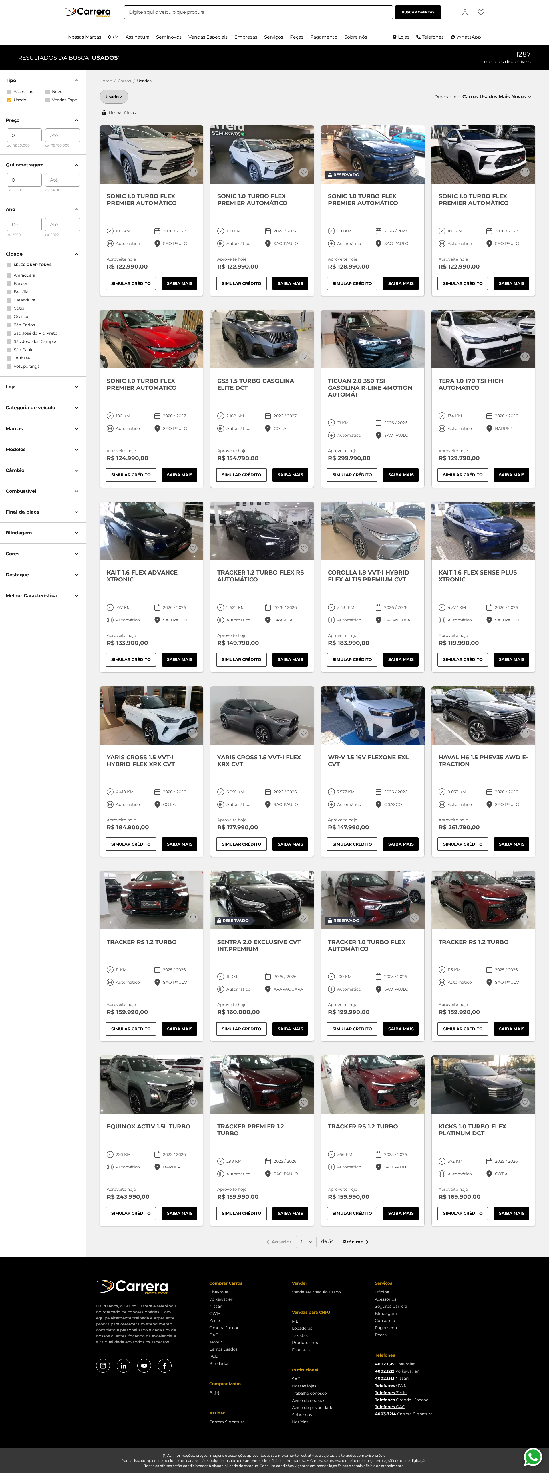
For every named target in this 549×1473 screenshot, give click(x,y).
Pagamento (387, 1327)
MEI (295, 1321)
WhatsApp (468, 37)
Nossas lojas (304, 1386)
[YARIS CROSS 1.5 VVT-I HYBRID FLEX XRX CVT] (151, 715)
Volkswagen (221, 1299)
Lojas (403, 37)
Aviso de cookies (308, 1400)
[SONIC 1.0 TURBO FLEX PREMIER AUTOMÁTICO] (151, 154)
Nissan (215, 1306)
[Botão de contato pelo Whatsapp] (533, 1457)
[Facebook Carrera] (165, 1366)
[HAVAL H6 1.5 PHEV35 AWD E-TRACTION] (483, 715)
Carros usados (223, 1349)
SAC (296, 1378)
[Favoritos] (481, 12)
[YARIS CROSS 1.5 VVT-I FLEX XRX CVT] (262, 715)
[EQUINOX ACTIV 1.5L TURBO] (151, 1084)
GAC (213, 1334)
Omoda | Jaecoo (402, 1399)
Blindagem (386, 1313)
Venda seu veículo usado (316, 1292)
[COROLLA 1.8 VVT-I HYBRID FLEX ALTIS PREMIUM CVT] (373, 531)
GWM (215, 1313)
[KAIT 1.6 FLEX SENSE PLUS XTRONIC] (483, 531)
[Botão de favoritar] (193, 172)
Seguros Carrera (391, 1306)
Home (106, 81)
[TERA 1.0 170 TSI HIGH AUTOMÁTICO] (483, 339)
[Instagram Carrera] (103, 1366)
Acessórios (385, 1299)
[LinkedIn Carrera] (123, 1366)
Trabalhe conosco (309, 1393)
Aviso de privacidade (312, 1407)
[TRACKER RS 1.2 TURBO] (151, 900)
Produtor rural (306, 1342)
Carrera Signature (227, 1421)
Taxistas (300, 1335)
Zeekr (214, 1320)
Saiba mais (182, 284)
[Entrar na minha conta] (465, 12)
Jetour (215, 1342)
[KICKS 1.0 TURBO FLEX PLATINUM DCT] (483, 1084)
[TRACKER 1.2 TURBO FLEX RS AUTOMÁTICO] (262, 531)
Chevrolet (219, 1292)
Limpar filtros (122, 112)
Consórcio (385, 1320)
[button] (85, 37)
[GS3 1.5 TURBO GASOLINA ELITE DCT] (262, 339)
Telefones (433, 37)
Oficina (382, 1292)
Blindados (219, 1363)
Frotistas (301, 1349)
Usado (112, 96)
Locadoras (302, 1328)
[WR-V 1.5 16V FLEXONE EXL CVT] (373, 715)
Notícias (300, 1421)
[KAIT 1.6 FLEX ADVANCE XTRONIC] (151, 531)
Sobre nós (302, 1414)
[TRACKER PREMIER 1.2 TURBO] (262, 1084)
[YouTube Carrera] (144, 1366)
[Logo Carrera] (87, 12)
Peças (381, 1334)
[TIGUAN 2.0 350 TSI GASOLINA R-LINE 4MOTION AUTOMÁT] (373, 339)
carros (124, 81)
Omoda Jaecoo (224, 1327)
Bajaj (214, 1392)
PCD (213, 1356)
